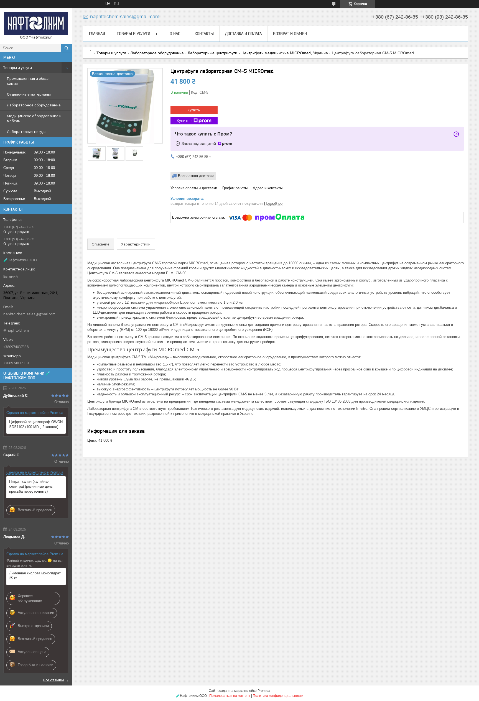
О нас (175, 33)
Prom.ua (264, 691)
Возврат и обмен (290, 33)
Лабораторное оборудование (34, 105)
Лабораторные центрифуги (212, 53)
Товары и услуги (17, 67)
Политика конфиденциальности (278, 696)
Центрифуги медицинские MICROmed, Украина (284, 53)
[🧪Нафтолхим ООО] (36, 23)
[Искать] (66, 48)
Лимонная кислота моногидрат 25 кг (35, 575)
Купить (194, 110)
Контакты (204, 33)
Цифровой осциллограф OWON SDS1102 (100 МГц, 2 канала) (36, 424)
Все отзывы (53, 679)
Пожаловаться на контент (229, 696)
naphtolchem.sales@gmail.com (29, 313)
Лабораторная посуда (27, 131)
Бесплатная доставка (196, 176)
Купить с (184, 120)
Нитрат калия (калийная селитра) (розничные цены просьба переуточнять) (31, 486)
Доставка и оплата (243, 33)
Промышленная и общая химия (28, 81)
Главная (97, 33)
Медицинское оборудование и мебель (34, 118)
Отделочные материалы (29, 94)
